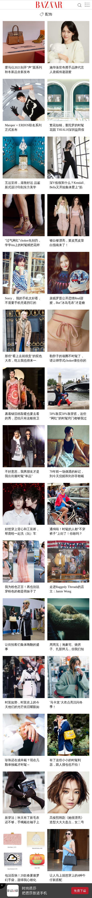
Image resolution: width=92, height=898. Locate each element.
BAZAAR (49, 4)
